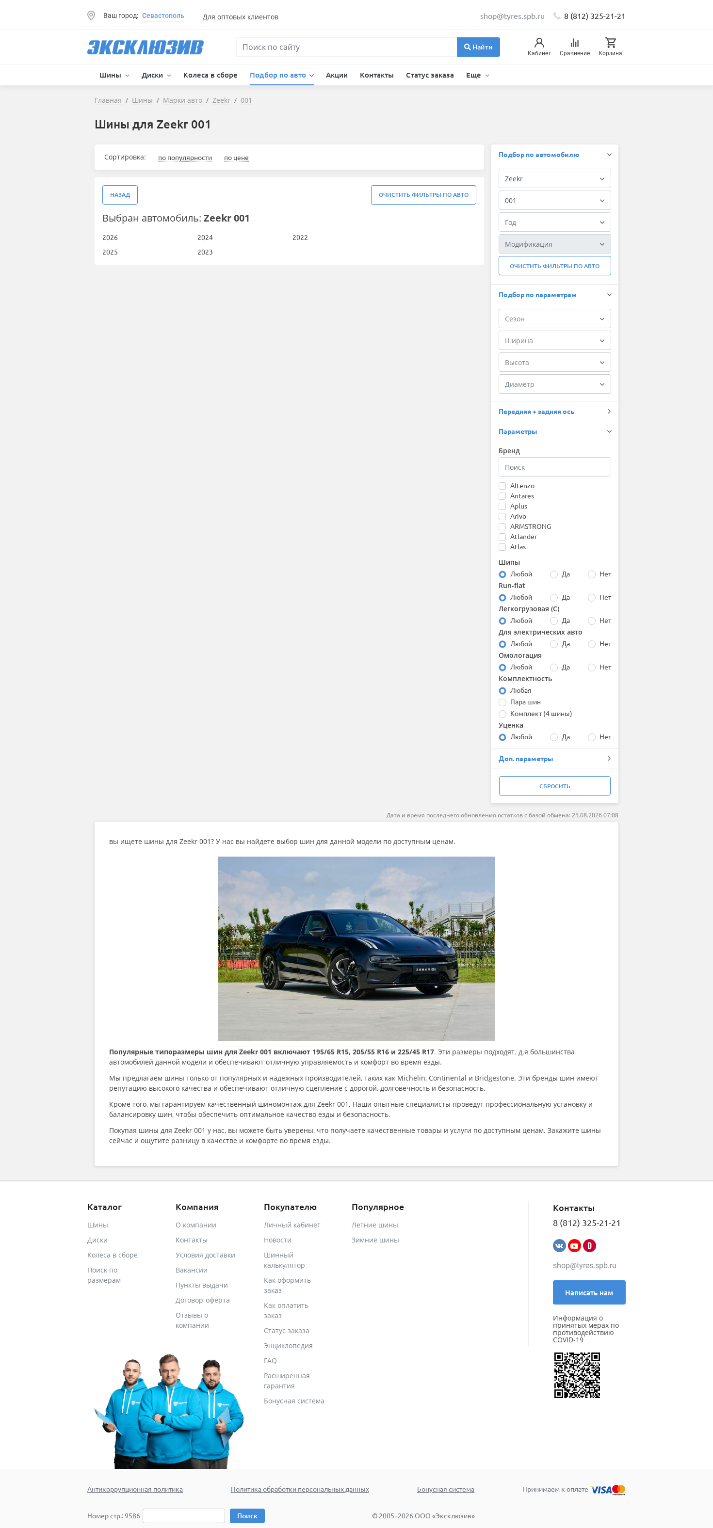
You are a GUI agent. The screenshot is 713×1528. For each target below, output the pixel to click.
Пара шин (525, 701)
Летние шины (375, 1224)
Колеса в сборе (210, 75)
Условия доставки (205, 1254)
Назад (120, 195)
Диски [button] (153, 75)
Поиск (247, 1515)
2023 (205, 251)
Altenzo (522, 485)
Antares (522, 495)
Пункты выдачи (202, 1284)
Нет (605, 573)
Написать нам (589, 1292)
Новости (278, 1239)
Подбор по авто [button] (279, 75)
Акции (337, 75)
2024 (205, 237)
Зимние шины (375, 1239)
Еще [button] (474, 75)
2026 (110, 237)
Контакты (377, 75)
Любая (521, 689)
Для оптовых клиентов (240, 16)
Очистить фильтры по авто (424, 195)
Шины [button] (111, 75)
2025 (110, 251)
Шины (97, 1224)
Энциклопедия (288, 1345)
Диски (97, 1239)
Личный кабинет (292, 1224)
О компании (196, 1224)
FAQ (270, 1360)
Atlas (518, 546)
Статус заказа (430, 75)
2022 (300, 237)
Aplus (518, 505)
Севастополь (163, 15)
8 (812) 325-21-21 (595, 15)
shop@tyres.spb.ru (584, 1265)
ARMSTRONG (530, 526)
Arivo (518, 515)
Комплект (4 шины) (541, 713)
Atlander (523, 536)
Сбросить (554, 786)
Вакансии (192, 1269)
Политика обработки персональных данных (300, 1488)
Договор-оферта (203, 1300)
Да (566, 573)
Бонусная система (294, 1400)
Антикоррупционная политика (135, 1488)
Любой (521, 573)
